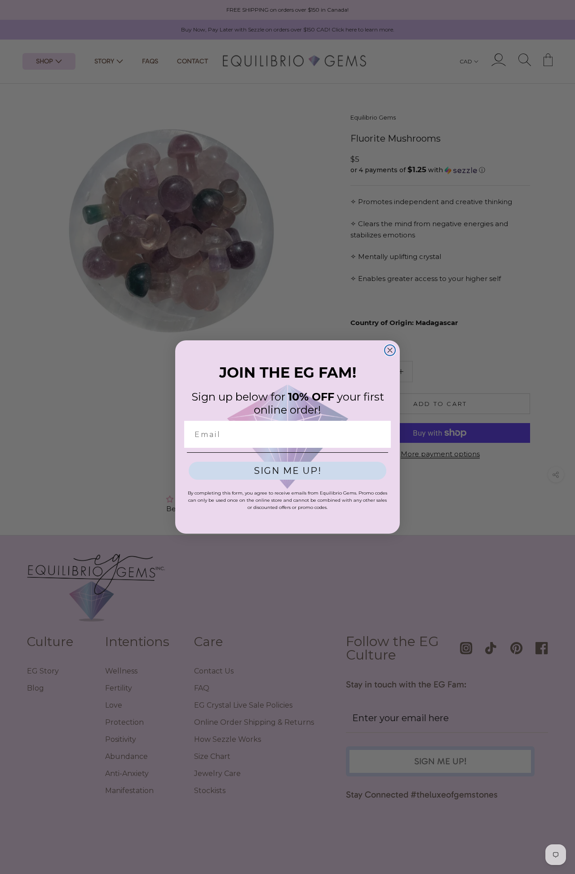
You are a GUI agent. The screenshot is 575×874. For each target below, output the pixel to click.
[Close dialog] (390, 350)
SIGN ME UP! (288, 470)
